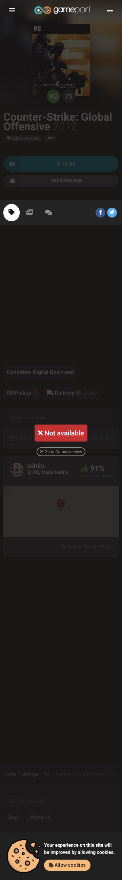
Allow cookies (70, 865)
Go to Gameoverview (63, 451)
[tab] (11, 212)
